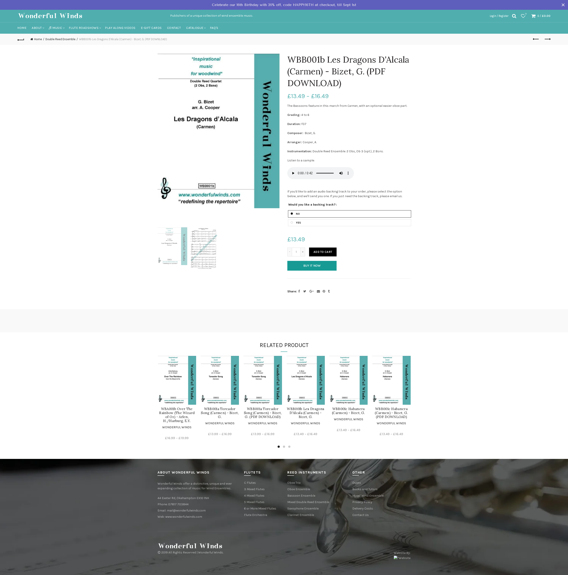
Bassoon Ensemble (301, 496)
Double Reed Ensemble (60, 39)
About (37, 28)
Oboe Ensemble (298, 489)
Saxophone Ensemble (303, 508)
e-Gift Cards (151, 28)
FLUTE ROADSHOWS (84, 28)
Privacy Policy (362, 502)
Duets (356, 483)
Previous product (536, 39)
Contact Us (360, 515)
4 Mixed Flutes (254, 496)
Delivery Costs (362, 508)
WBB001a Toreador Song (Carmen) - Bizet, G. (220, 413)
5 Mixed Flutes (254, 502)
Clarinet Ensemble (300, 515)
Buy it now (312, 266)
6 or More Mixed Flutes (260, 508)
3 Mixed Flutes (254, 489)
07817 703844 (178, 504)
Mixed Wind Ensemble (368, 496)
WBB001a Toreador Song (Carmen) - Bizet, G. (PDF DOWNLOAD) (263, 413)
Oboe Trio (294, 483)
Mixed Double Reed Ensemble (308, 502)
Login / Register (499, 16)
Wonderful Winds (176, 427)
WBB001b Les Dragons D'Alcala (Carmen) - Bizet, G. (305, 413)
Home (21, 28)
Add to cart (323, 252)
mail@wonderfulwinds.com (186, 510)
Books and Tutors (365, 489)
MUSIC (57, 28)
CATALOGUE (194, 28)
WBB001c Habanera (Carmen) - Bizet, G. (348, 411)
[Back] (20, 39)
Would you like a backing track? (311, 204)
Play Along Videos (120, 28)
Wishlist (526, 14)
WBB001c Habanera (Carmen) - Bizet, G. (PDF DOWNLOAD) (391, 413)
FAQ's (214, 28)
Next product (547, 39)
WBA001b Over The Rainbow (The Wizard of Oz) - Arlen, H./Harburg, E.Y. (177, 415)
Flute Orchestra (255, 515)
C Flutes (250, 483)
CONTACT (174, 28)
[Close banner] (563, 5)
